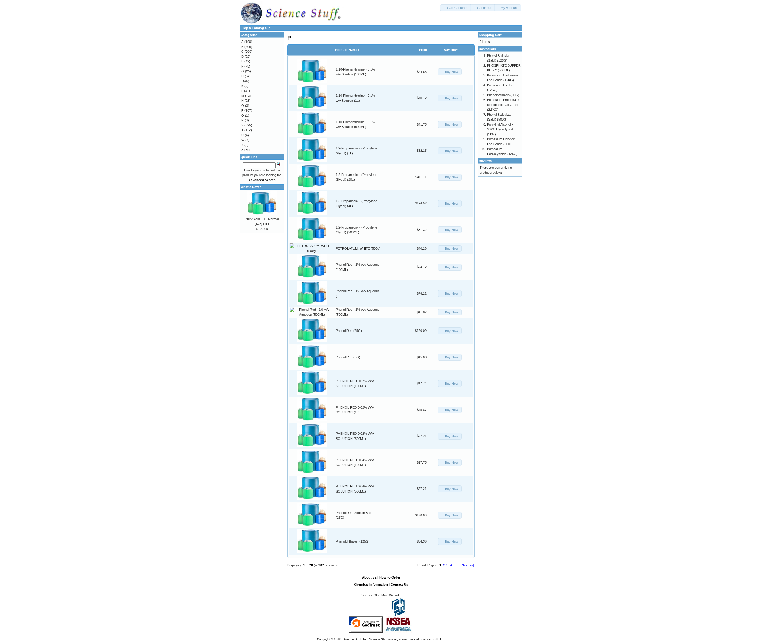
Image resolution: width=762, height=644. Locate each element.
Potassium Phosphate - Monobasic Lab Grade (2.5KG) (504, 104)
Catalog (258, 28)
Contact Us (399, 584)
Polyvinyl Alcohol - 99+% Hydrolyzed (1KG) (500, 129)
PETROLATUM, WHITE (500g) (358, 248)
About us (369, 577)
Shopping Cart (490, 35)
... (457, 565)
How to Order (389, 577)
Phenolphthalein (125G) (353, 541)
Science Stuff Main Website (381, 595)
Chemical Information (371, 584)
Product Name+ (347, 49)
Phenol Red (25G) (349, 330)
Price (423, 49)
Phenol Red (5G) (348, 357)
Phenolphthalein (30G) (503, 95)
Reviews (485, 160)
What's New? (251, 187)
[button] (455, 7)
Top (245, 28)
